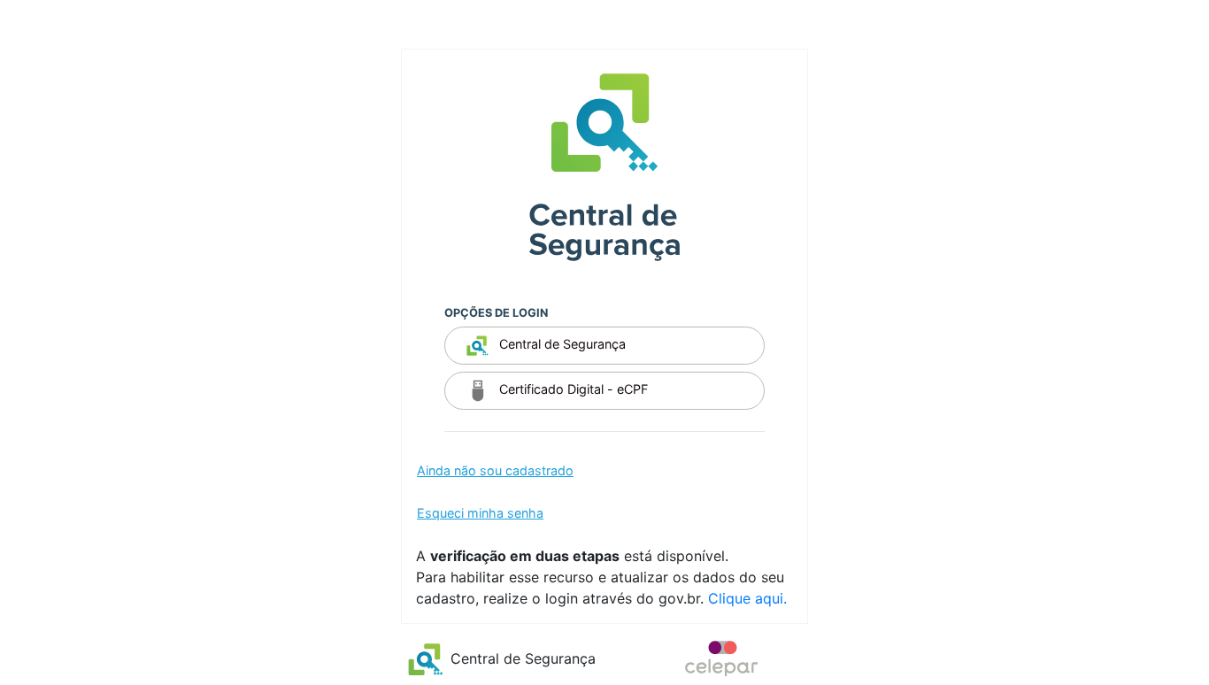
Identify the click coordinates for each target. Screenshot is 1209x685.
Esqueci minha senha (480, 512)
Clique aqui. (747, 598)
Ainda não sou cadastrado (495, 470)
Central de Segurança (561, 344)
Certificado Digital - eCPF (572, 389)
